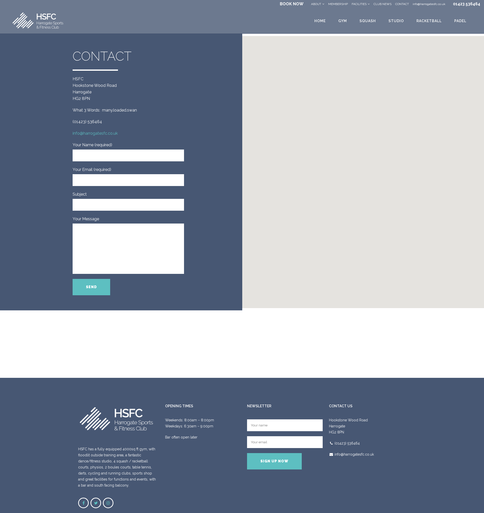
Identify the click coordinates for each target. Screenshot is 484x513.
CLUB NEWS (382, 4)
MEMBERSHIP (338, 4)
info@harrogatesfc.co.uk (429, 4)
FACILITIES (359, 4)
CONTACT (402, 4)
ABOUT (316, 4)
